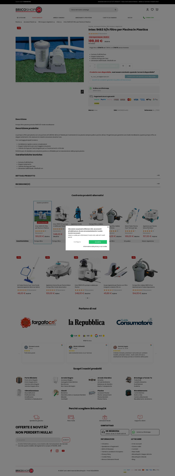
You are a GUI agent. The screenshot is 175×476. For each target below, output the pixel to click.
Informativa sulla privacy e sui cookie (95, 246)
